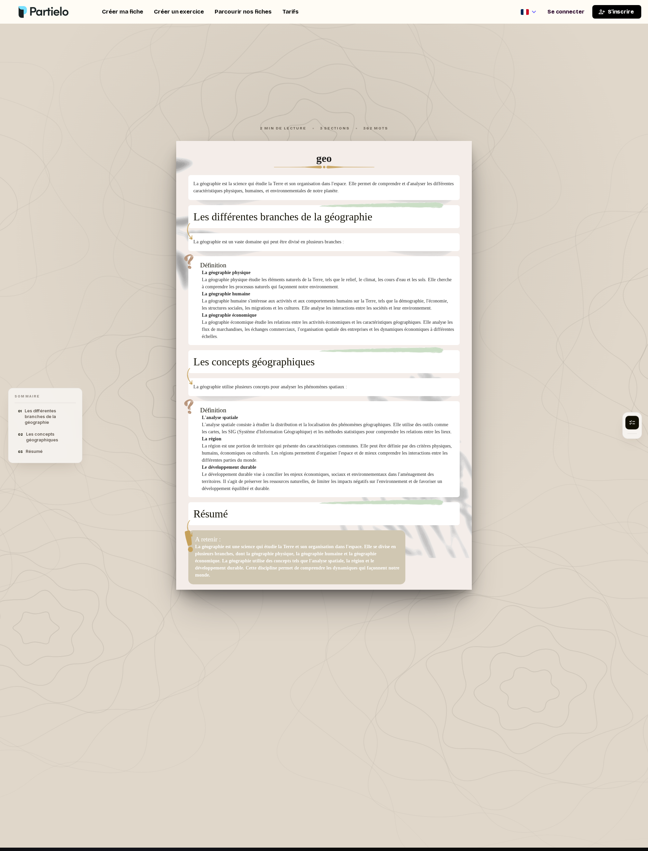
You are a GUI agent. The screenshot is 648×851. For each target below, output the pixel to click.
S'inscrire (621, 11)
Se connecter (566, 11)
